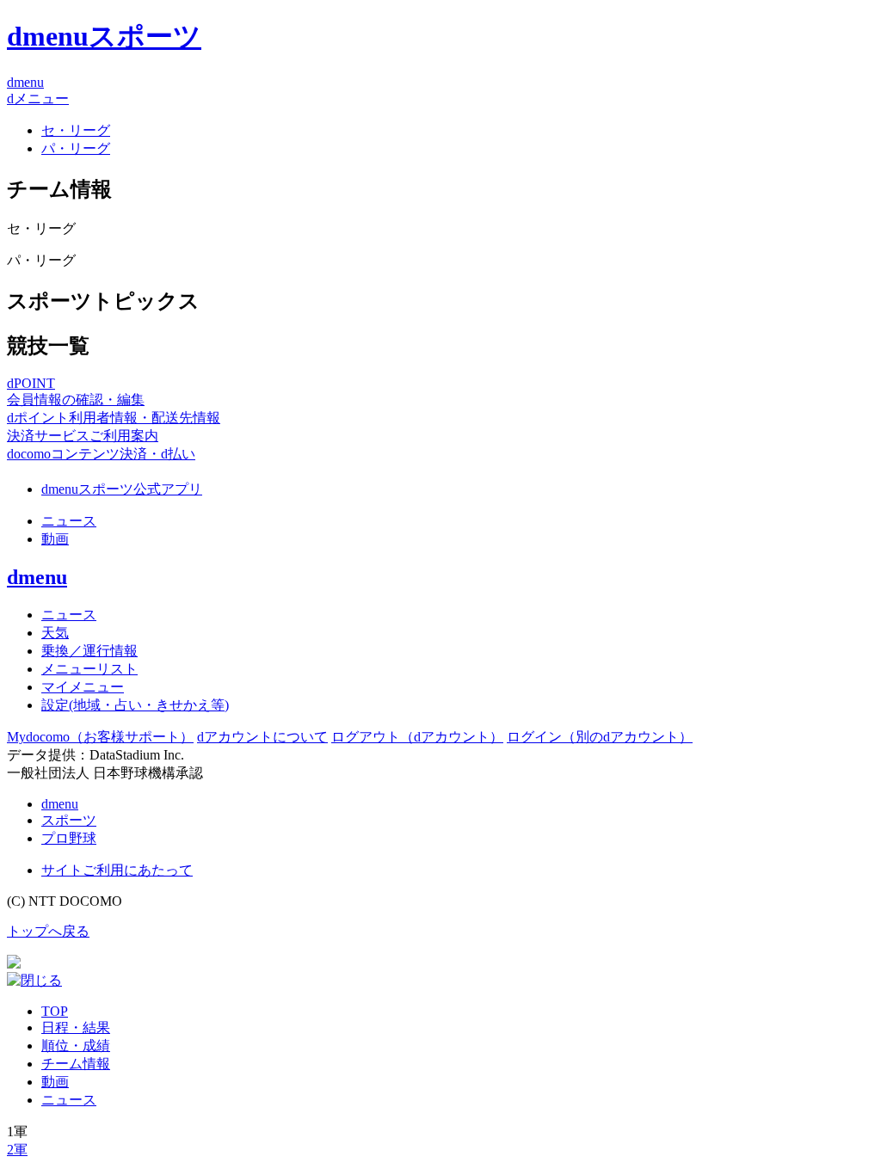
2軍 (17, 1149)
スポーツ (68, 820)
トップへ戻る (48, 931)
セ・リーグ (75, 130)
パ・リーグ (75, 148)
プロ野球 (68, 838)
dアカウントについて (262, 736)
